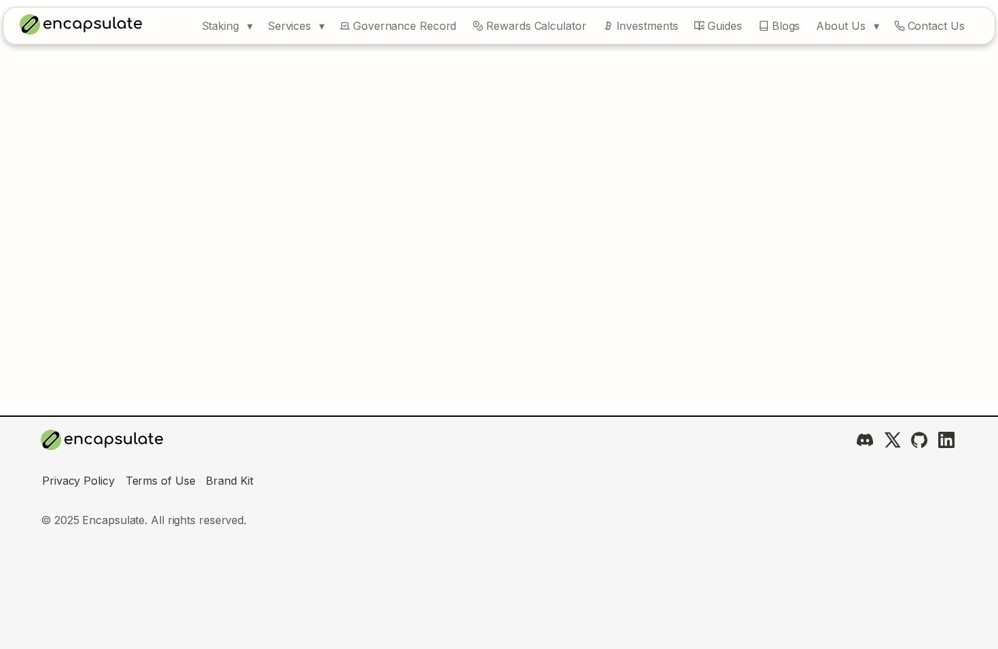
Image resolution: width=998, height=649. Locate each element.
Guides (724, 26)
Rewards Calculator (536, 26)
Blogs (786, 26)
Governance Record (404, 26)
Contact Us (936, 26)
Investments (647, 26)
